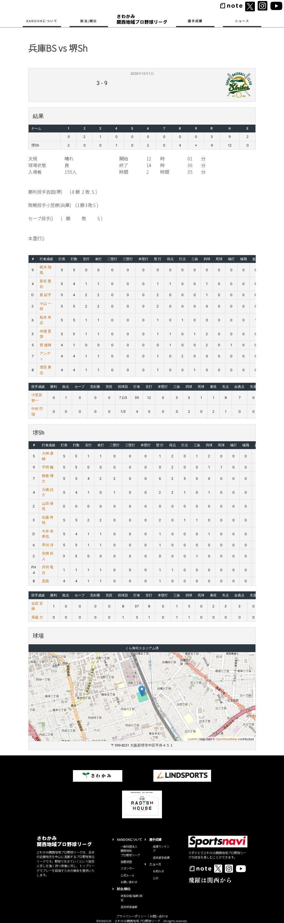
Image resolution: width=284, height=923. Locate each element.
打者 (136, 387)
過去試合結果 (129, 907)
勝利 (53, 387)
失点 (225, 387)
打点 (182, 259)
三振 (194, 259)
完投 (109, 387)
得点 (170, 259)
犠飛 (243, 259)
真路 (45, 581)
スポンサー (128, 868)
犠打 (231, 259)
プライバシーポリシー (131, 916)
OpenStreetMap (226, 739)
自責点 (239, 387)
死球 (219, 259)
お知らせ (158, 871)
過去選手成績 (161, 857)
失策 (253, 387)
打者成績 (46, 259)
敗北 (65, 387)
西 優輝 (45, 345)
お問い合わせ (129, 882)
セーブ (80, 387)
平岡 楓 (48, 467)
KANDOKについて (42, 21)
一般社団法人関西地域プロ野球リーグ (130, 850)
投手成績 (38, 387)
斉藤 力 (37, 617)
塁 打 (157, 259)
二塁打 (112, 259)
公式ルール (128, 875)
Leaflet (192, 739)
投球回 (123, 387)
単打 (98, 259)
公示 (155, 878)
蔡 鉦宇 (45, 295)
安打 (86, 259)
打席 (62, 259)
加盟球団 (126, 862)
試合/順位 (88, 21)
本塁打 (143, 259)
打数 (74, 259)
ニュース (242, 21)
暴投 (213, 387)
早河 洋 (48, 545)
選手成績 (195, 21)
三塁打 (128, 259)
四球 (207, 259)
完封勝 (95, 387)
